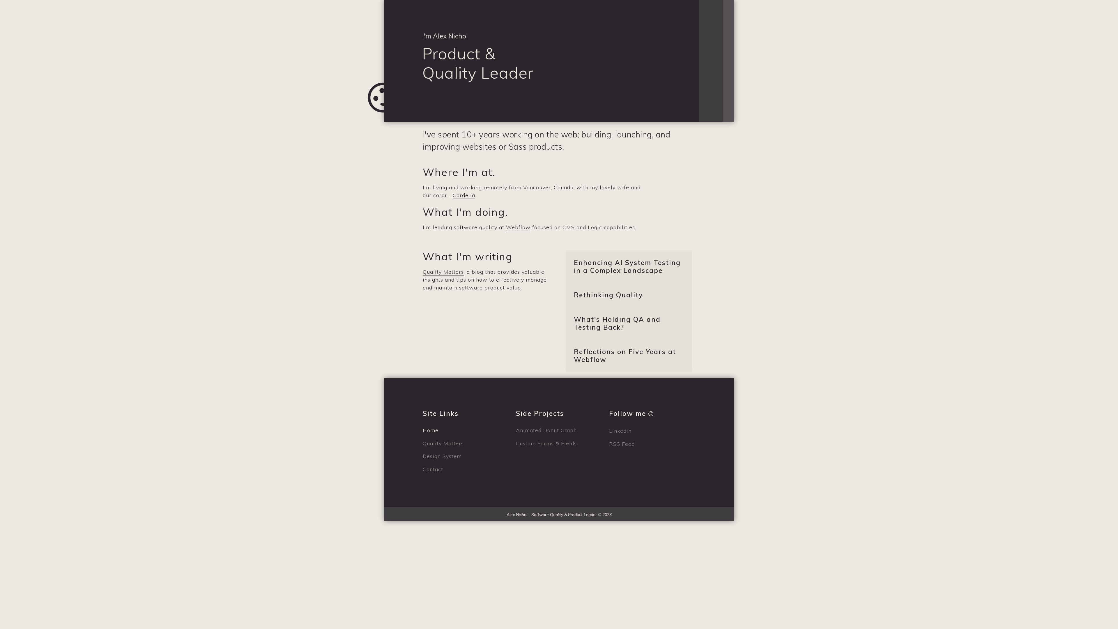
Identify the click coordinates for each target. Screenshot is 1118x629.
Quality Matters (443, 272)
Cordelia (464, 195)
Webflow (518, 227)
